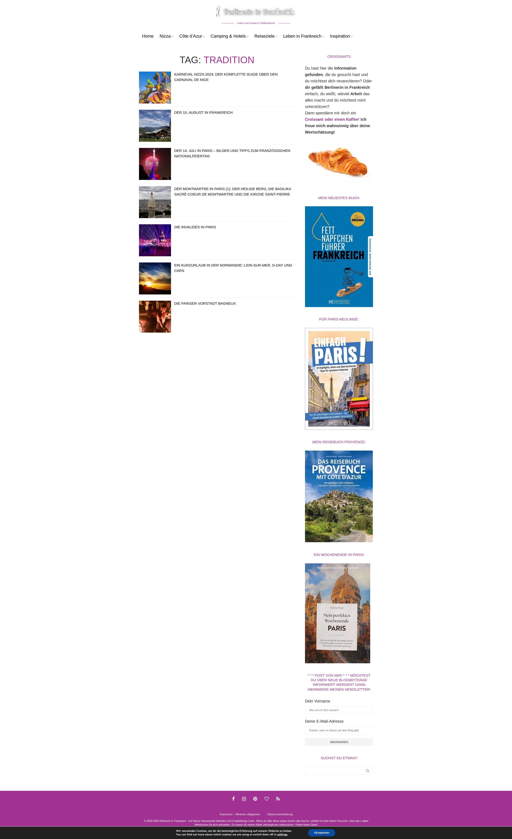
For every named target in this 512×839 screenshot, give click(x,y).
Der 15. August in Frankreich (203, 113)
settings (282, 834)
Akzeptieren (321, 833)
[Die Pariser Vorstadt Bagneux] (155, 317)
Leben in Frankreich (302, 36)
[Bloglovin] (266, 799)
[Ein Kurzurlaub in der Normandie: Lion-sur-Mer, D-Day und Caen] (155, 278)
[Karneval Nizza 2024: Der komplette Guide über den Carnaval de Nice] (155, 88)
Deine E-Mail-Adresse (324, 721)
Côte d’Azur (190, 36)
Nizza (165, 36)
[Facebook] (233, 799)
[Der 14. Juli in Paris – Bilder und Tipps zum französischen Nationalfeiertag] (155, 164)
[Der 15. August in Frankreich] (155, 126)
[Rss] (278, 799)
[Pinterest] (255, 799)
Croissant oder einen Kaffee (331, 119)
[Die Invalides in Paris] (155, 240)
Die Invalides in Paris (195, 227)
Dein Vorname (317, 701)
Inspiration (340, 36)
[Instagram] (244, 799)
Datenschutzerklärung (280, 814)
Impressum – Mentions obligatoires (240, 814)
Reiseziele (264, 36)
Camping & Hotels (228, 36)
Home (148, 36)
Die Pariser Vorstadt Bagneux (205, 303)
